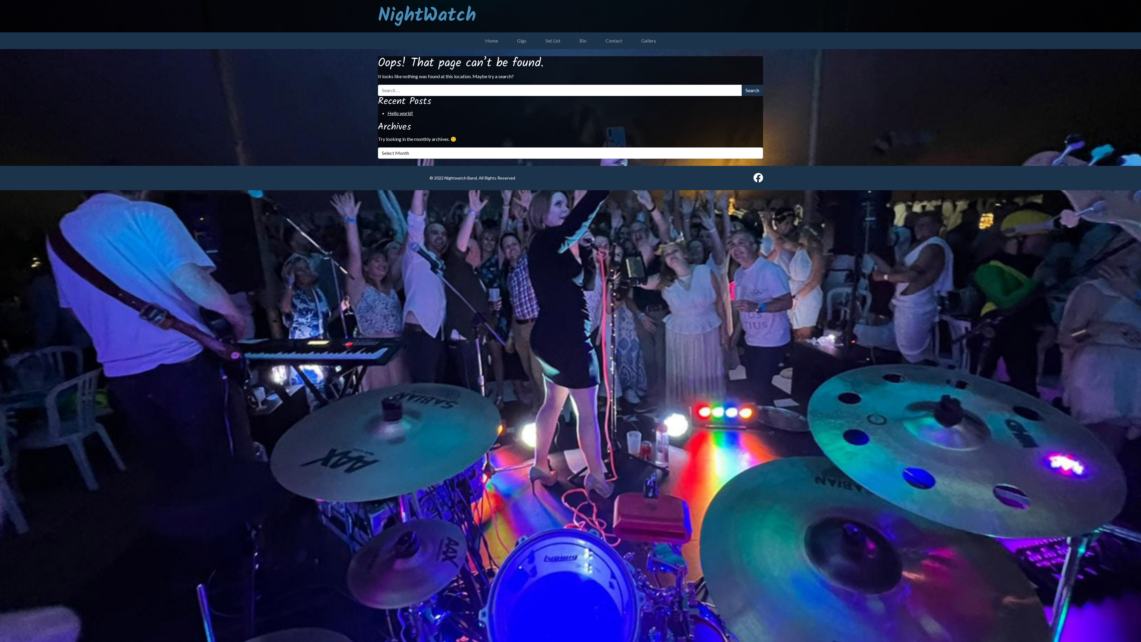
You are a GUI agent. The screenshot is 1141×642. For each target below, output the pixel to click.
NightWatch (427, 16)
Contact (614, 40)
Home (491, 40)
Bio (583, 40)
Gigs (522, 40)
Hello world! (400, 113)
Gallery (648, 40)
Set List (553, 40)
